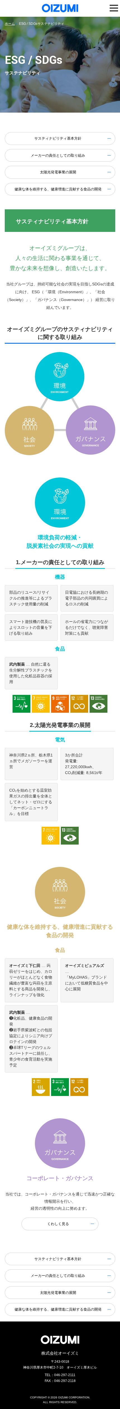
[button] (114, 8)
